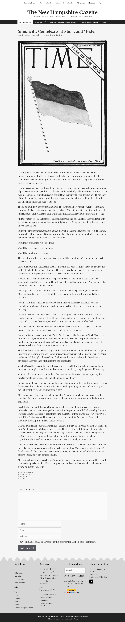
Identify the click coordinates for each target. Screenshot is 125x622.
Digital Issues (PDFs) (47, 590)
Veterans (17, 604)
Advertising (81, 3)
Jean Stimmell (19, 582)
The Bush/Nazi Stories (47, 594)
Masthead (91, 3)
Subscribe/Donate (30, 3)
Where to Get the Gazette (64, 3)
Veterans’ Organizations (23, 608)
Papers (17, 598)
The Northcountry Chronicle (90, 22)
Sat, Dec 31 (23, 476)
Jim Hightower (19, 579)
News (16, 595)
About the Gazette (46, 3)
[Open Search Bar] (100, 3)
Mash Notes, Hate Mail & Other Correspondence (64, 22)
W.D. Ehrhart (19, 576)
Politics (17, 601)
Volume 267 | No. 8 (36, 35)
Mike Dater (18, 573)
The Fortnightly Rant (25, 22)
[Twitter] (91, 582)
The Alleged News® (40, 22)
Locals (16, 592)
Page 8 (104, 22)
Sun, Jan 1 (23, 479)
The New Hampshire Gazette (62, 12)
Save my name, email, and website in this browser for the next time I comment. (58, 541)
